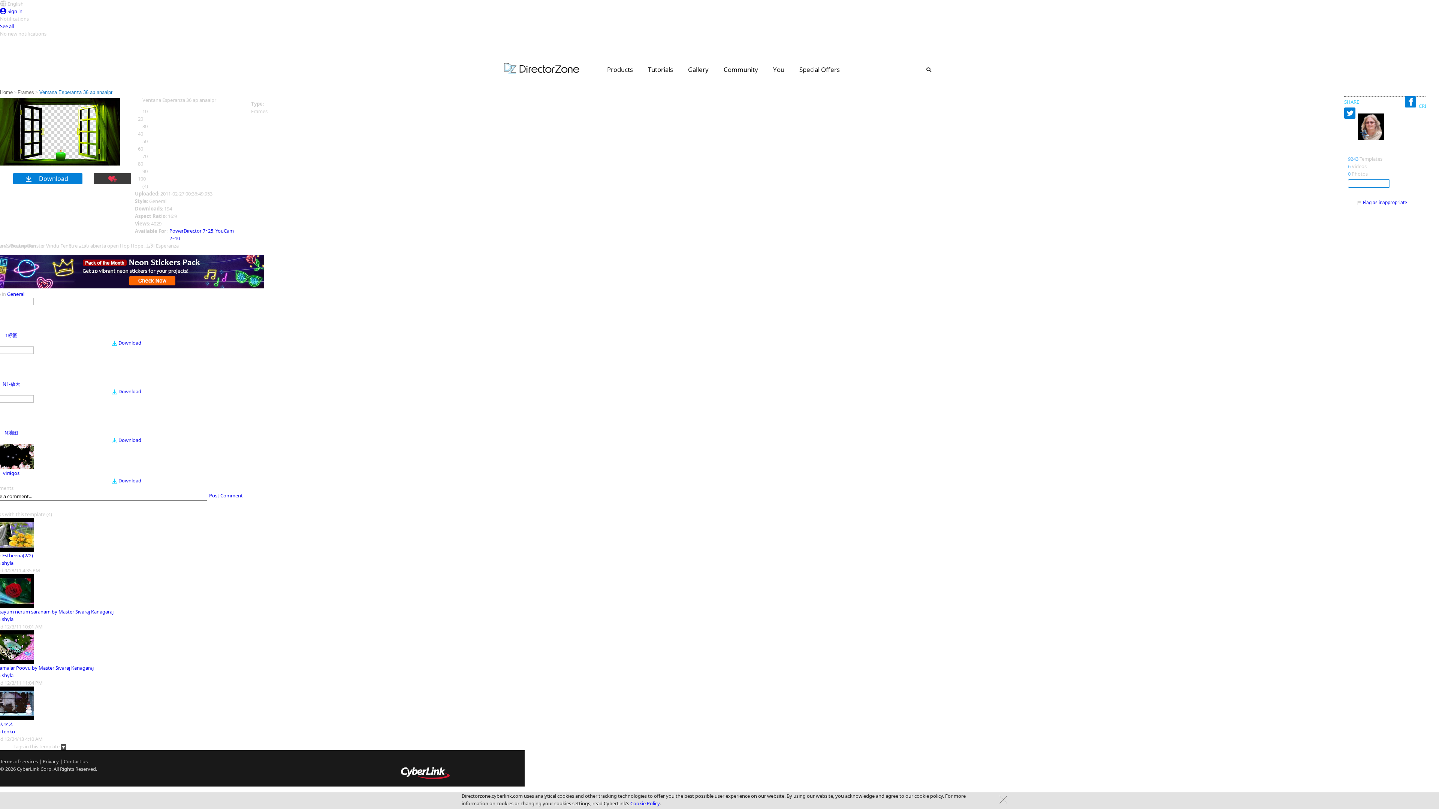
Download (129, 342)
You (778, 69)
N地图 (11, 432)
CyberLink (28, 769)
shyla (7, 563)
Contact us (76, 761)
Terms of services (19, 761)
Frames (26, 92)
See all (7, 26)
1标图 (11, 335)
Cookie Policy (645, 803)
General (15, 294)
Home (6, 92)
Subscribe (1369, 183)
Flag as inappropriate (1385, 202)
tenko (8, 731)
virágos (11, 473)
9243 (1353, 158)
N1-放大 (11, 384)
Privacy (51, 761)
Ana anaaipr (1365, 151)
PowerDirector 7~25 (191, 230)
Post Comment (226, 495)
